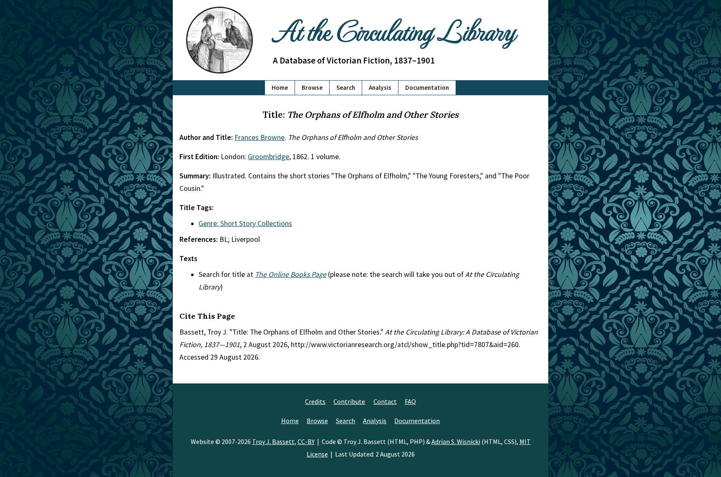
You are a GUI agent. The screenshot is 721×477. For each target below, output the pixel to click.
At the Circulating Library (394, 29)
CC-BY (306, 441)
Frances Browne (259, 137)
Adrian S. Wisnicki (455, 441)
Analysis (380, 87)
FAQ (410, 401)
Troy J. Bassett (273, 441)
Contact (385, 401)
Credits (315, 401)
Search (345, 87)
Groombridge (268, 156)
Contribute (349, 401)
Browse (312, 87)
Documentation (427, 87)
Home (280, 87)
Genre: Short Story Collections (245, 223)
